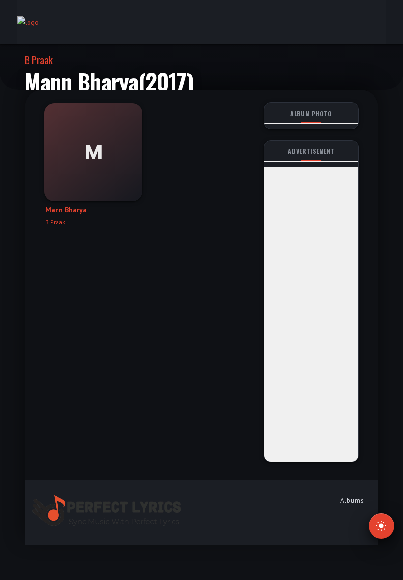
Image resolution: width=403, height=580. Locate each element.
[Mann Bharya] (93, 152)
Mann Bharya (65, 209)
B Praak (39, 59)
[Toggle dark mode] (381, 526)
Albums (352, 500)
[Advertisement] (311, 314)
